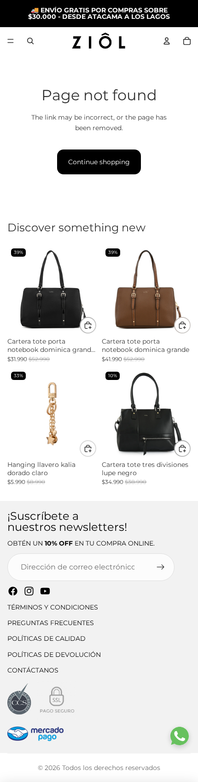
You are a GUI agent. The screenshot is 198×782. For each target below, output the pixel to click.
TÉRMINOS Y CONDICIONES (52, 607)
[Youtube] (45, 591)
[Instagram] (29, 591)
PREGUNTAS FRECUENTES (50, 623)
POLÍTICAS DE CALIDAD (46, 638)
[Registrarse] (160, 567)
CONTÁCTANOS (32, 670)
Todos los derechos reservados (111, 768)
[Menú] (10, 41)
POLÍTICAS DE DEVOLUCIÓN (54, 654)
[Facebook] (12, 591)
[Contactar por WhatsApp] (179, 736)
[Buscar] (30, 41)
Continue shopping (99, 162)
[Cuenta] (167, 41)
